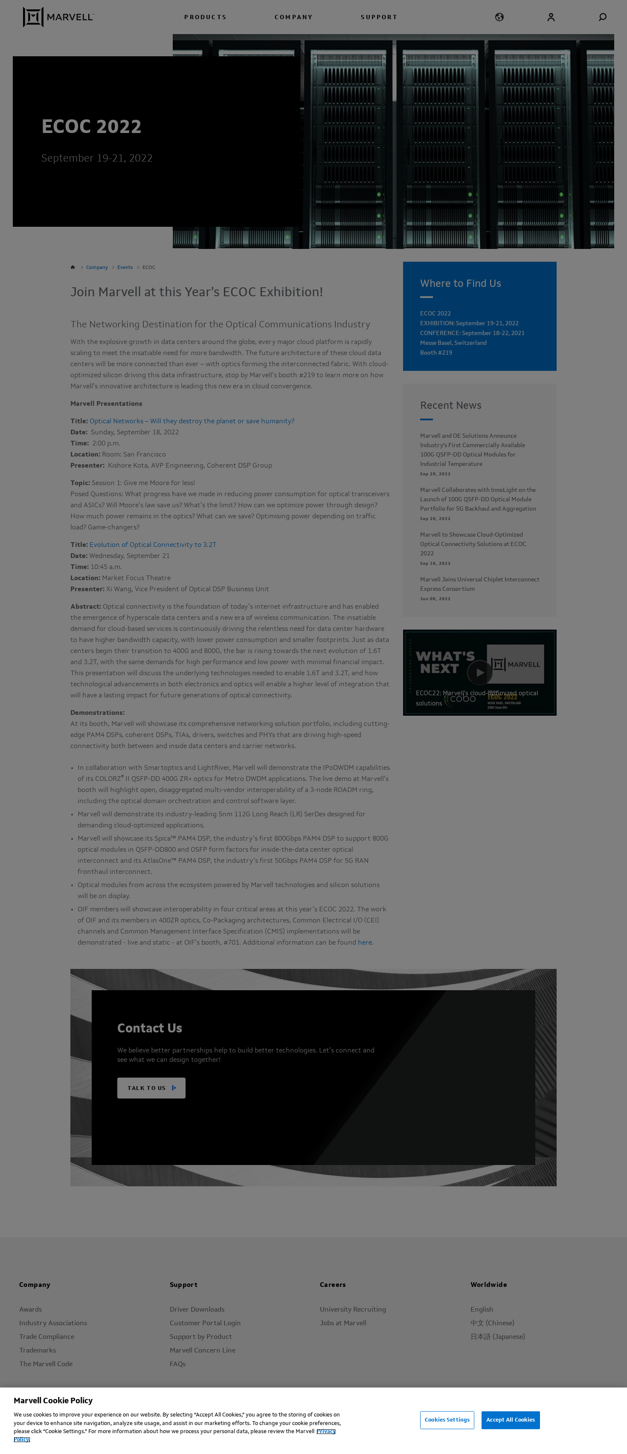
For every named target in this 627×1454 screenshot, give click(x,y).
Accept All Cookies (510, 1420)
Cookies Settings (447, 1420)
